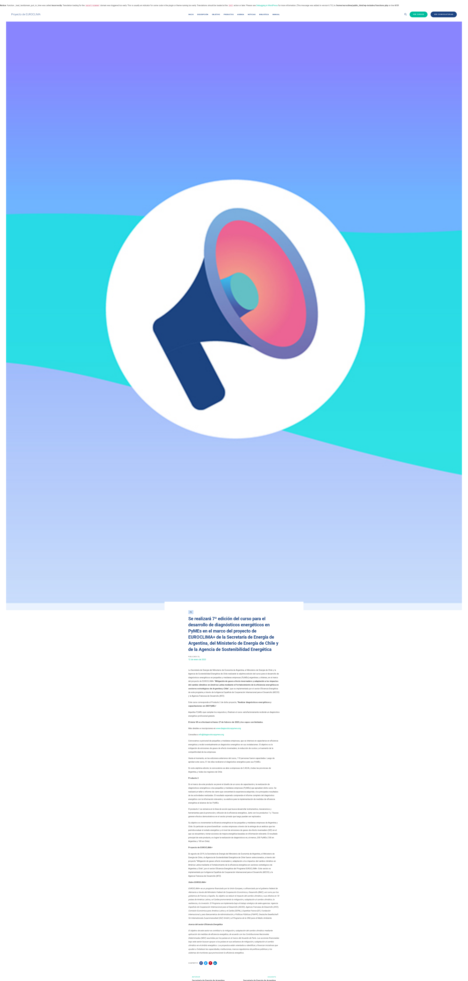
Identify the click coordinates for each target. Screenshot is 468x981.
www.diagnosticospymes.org (228, 728)
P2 (191, 612)
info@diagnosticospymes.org (211, 734)
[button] (405, 14)
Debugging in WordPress (267, 5)
